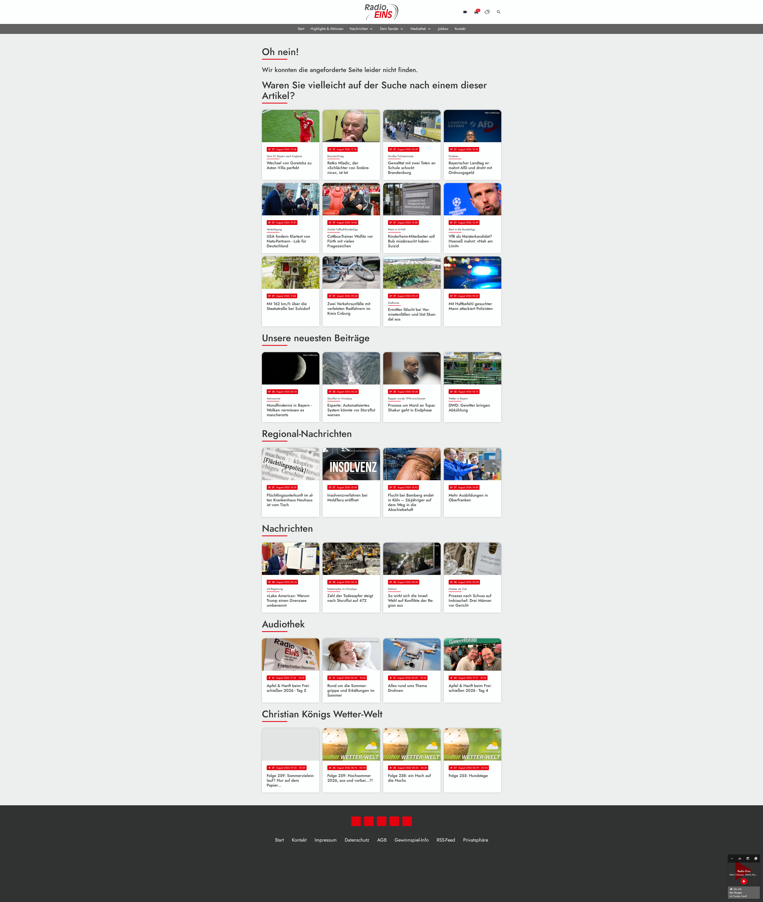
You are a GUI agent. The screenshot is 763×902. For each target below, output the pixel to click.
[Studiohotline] (298, 12)
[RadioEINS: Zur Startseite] (382, 12)
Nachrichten (359, 28)
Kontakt (460, 28)
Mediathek (418, 28)
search (498, 12)
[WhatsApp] (266, 12)
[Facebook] (274, 12)
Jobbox (443, 28)
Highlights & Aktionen (327, 28)
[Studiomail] (290, 12)
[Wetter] (487, 12)
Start (301, 28)
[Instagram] (282, 12)
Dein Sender (389, 28)
